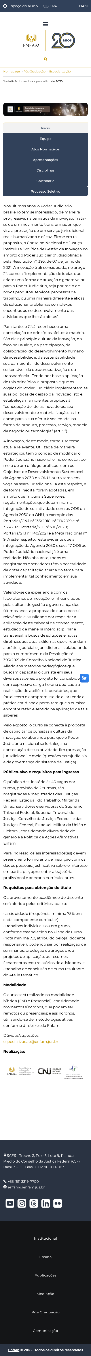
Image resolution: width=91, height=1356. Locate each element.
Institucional (45, 1238)
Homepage (11, 71)
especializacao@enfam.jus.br (30, 1041)
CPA (53, 6)
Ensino (45, 1257)
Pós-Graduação (35, 71)
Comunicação (45, 1331)
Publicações (45, 1275)
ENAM (82, 6)
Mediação (45, 1294)
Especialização (60, 71)
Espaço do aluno (22, 6)
